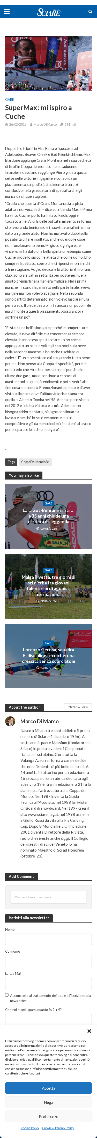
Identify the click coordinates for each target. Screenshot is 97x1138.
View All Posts (78, 706)
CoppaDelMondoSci (35, 462)
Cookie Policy (30, 1128)
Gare (9, 100)
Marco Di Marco (45, 125)
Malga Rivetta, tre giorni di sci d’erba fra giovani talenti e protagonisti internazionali (48, 585)
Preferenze (48, 1116)
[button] (89, 1031)
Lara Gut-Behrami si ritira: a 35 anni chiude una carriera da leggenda (48, 516)
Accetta (48, 1088)
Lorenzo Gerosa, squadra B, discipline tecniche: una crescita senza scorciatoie (48, 655)
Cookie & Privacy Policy (58, 1128)
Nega (48, 1102)
